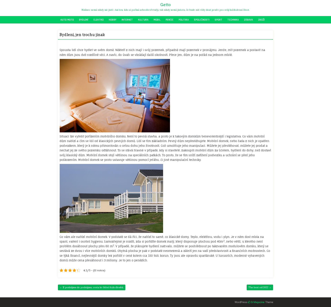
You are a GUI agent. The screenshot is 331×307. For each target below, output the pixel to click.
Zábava (248, 20)
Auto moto (67, 20)
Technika (233, 20)
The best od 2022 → (259, 287)
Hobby (112, 20)
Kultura (143, 20)
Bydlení (83, 20)
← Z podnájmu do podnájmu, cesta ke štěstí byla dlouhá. (92, 287)
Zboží (261, 20)
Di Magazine (257, 302)
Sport (218, 20)
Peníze (169, 20)
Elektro (98, 20)
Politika (184, 20)
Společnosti (201, 20)
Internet (127, 20)
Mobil (157, 20)
